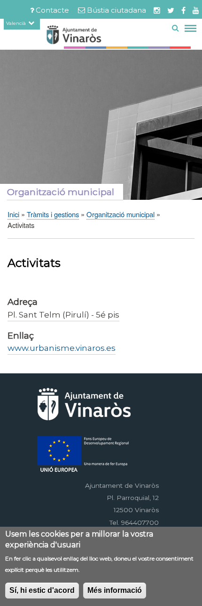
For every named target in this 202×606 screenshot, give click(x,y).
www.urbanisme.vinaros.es (62, 348)
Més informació (114, 590)
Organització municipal (120, 214)
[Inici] (91, 36)
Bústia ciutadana (116, 10)
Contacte (52, 10)
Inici (13, 214)
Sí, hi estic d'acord (42, 590)
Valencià (16, 23)
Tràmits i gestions (53, 214)
